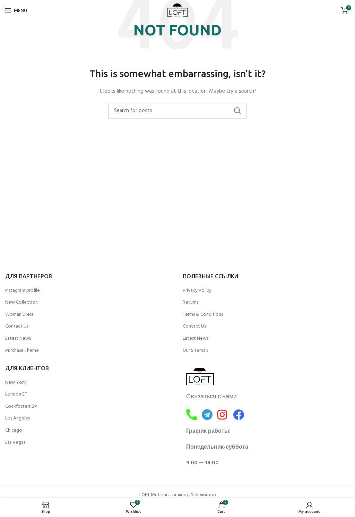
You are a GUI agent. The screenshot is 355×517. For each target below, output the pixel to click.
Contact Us (16, 326)
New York (15, 382)
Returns (190, 302)
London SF (16, 394)
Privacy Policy (197, 290)
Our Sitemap (195, 350)
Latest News (18, 338)
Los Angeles (17, 418)
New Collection (21, 302)
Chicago (13, 430)
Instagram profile (22, 290)
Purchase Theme (22, 350)
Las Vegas (15, 442)
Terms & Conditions (203, 314)
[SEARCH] (237, 111)
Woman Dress (19, 314)
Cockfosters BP (21, 406)
